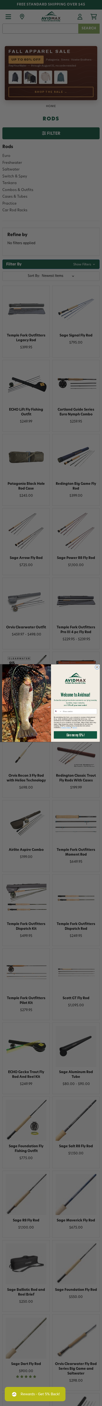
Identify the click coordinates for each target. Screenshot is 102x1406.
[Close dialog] (97, 667)
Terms (75, 727)
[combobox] (58, 711)
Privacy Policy (66, 727)
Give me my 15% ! (75, 734)
